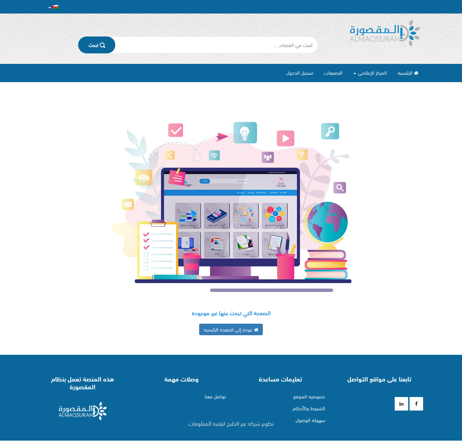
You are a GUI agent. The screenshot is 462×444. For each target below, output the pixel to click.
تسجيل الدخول (299, 72)
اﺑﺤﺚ (94, 45)
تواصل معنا (215, 396)
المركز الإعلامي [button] (372, 72)
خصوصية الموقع (309, 396)
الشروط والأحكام (309, 408)
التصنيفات (333, 72)
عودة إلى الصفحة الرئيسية (229, 329)
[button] (53, 7)
